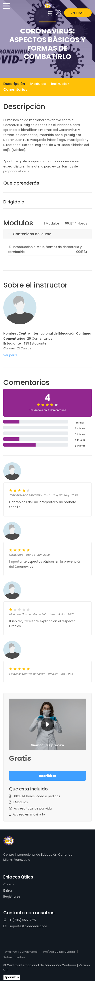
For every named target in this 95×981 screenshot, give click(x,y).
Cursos (8, 884)
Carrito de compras (50, 13)
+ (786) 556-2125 (22, 920)
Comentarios (15, 89)
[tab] (47, 234)
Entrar (7, 890)
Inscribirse (47, 776)
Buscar (58, 13)
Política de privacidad (59, 951)
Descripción (14, 83)
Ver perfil (10, 355)
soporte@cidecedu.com (28, 926)
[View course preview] (47, 724)
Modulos (38, 83)
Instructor (60, 83)
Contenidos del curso (31, 234)
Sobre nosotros (14, 957)
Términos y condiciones (20, 951)
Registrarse (11, 896)
